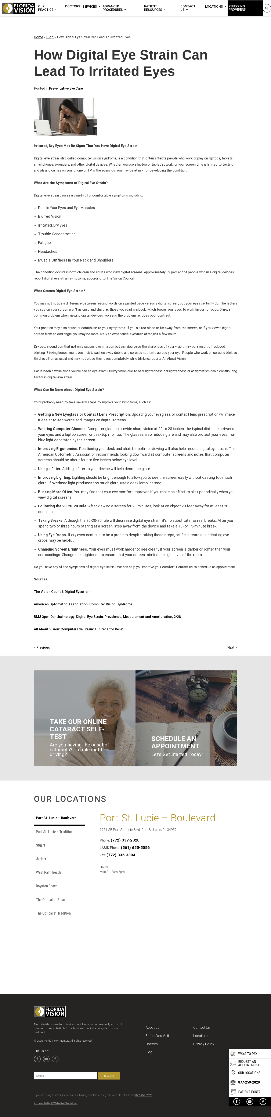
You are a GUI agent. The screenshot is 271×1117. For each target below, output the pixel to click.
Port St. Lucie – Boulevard (158, 818)
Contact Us (187, 8)
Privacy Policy (203, 1044)
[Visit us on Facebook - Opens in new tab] (236, 1101)
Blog (50, 37)
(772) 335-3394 (120, 855)
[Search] (267, 8)
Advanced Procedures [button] (113, 8)
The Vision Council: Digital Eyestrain (62, 592)
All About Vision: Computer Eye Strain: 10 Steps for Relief (79, 629)
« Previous (42, 647)
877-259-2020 (143, 1095)
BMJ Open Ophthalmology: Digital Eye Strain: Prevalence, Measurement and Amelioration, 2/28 (107, 617)
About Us (152, 1028)
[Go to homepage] (18, 8)
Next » (232, 647)
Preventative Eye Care (66, 88)
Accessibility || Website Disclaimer (55, 1103)
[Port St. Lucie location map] (163, 921)
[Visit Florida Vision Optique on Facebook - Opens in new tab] (263, 1101)
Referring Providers (237, 7)
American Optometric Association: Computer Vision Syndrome (83, 604)
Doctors (72, 6)
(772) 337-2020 (125, 840)
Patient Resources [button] (153, 8)
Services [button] (89, 6)
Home (38, 37)
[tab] (59, 818)
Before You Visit (157, 1036)
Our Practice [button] (45, 8)
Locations (214, 6)
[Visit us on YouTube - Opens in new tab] (249, 1101)
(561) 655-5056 (135, 847)
